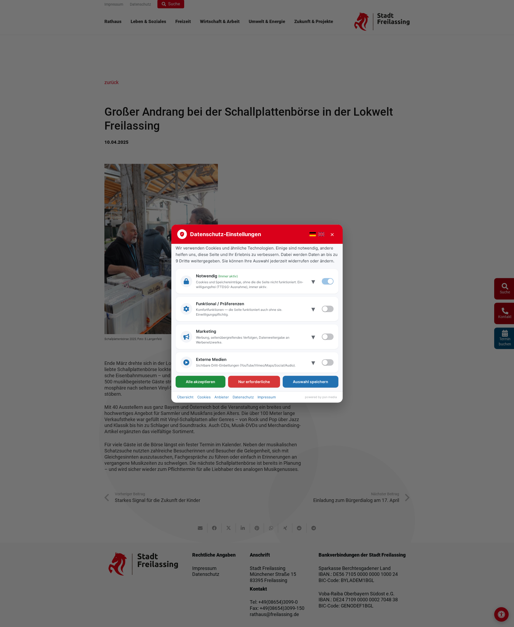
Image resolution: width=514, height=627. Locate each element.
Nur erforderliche (254, 381)
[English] (321, 234)
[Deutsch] (312, 234)
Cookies (204, 397)
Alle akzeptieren (200, 381)
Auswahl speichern (310, 381)
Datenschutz (243, 397)
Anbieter (221, 397)
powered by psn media (321, 397)
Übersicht (185, 397)
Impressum (267, 397)
